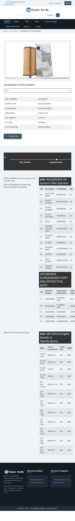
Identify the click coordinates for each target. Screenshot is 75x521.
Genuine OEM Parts (12, 26)
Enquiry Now (13, 136)
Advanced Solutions (36, 479)
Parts (27, 21)
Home (7, 21)
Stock (68, 3)
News (37, 21)
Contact (38, 26)
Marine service (58, 482)
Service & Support (51, 21)
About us (27, 26)
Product (16, 21)
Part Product (14, 31)
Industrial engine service (62, 479)
